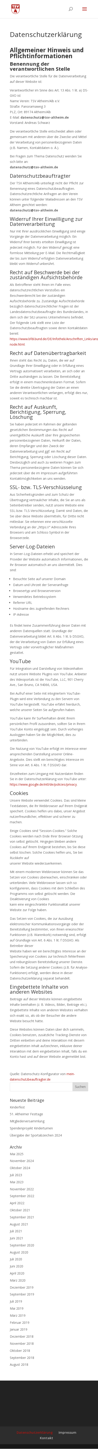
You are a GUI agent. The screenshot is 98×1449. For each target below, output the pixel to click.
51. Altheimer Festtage (26, 1114)
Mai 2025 (16, 1154)
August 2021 (19, 1224)
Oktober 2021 (20, 1210)
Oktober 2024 (20, 1168)
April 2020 (17, 1273)
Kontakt (46, 1438)
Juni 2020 (16, 1266)
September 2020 (22, 1245)
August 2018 (19, 1364)
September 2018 (22, 1357)
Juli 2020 (16, 1259)
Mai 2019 (16, 1308)
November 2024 (22, 1161)
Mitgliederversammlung (27, 1121)
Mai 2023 (16, 1182)
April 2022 (17, 1203)
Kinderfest (17, 1107)
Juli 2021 (16, 1231)
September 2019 (22, 1294)
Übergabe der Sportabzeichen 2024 (36, 1135)
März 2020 (18, 1280)
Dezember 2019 (22, 1287)
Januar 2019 (18, 1329)
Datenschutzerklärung (35, 1432)
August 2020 (19, 1252)
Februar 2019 (19, 1322)
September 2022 (22, 1196)
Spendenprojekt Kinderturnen (31, 1128)
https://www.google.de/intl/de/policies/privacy (43, 784)
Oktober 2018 (20, 1350)
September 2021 (22, 1217)
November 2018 (22, 1343)
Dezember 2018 (22, 1336)
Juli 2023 (16, 1175)
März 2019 (18, 1315)
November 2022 (22, 1189)
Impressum (67, 1432)
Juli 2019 (16, 1301)
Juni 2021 (16, 1238)
